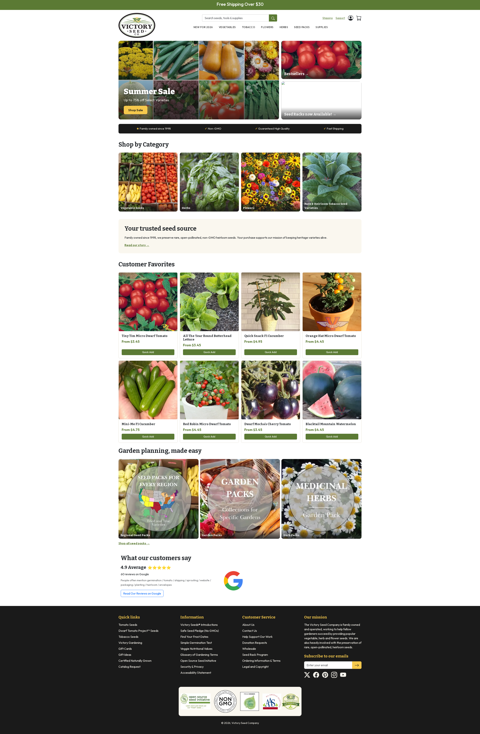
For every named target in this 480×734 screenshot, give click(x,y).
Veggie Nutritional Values (196, 649)
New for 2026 (203, 27)
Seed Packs (302, 27)
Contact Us (249, 631)
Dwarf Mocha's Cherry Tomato (267, 424)
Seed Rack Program (255, 655)
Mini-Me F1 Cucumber (138, 424)
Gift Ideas (124, 655)
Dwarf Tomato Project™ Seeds (138, 631)
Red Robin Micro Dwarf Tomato (207, 424)
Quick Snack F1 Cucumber (264, 336)
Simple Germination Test (196, 643)
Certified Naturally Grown (135, 660)
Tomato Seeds (127, 625)
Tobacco (248, 27)
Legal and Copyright (255, 666)
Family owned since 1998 (153, 128)
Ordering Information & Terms (261, 660)
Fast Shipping (334, 128)
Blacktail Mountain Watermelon (331, 424)
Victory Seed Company (245, 723)
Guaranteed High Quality (272, 128)
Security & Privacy (192, 666)
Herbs (284, 27)
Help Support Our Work (257, 637)
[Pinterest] (325, 675)
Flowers (267, 27)
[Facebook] (316, 675)
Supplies (322, 27)
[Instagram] (334, 675)
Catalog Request (129, 666)
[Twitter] (307, 675)
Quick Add (148, 352)
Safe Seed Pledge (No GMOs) (199, 631)
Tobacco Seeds (128, 637)
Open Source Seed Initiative (198, 660)
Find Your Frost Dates (194, 637)
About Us (248, 625)
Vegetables (227, 27)
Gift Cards (125, 649)
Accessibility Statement (195, 672)
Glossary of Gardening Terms (199, 655)
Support (340, 18)
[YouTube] (343, 675)
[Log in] (350, 18)
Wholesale (249, 649)
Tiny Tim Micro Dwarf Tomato (144, 336)
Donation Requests (254, 643)
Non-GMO (213, 128)
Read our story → (136, 245)
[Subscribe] (357, 665)
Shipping (327, 18)
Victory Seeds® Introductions (199, 625)
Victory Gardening (130, 643)
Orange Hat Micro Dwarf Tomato (331, 336)
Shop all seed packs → (134, 543)
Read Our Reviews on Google (142, 593)
